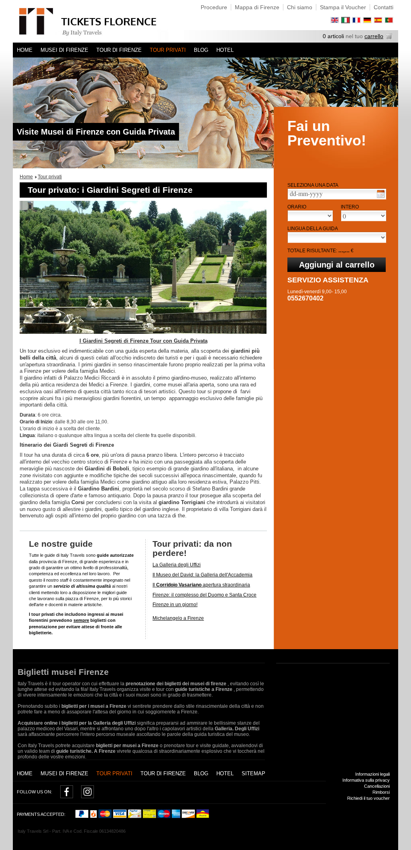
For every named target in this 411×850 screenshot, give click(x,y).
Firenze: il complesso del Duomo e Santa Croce (204, 595)
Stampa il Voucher (343, 7)
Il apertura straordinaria (201, 585)
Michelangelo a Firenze (178, 618)
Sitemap (253, 773)
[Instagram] (87, 796)
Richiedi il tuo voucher (368, 798)
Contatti (383, 7)
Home (25, 50)
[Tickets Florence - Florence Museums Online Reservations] (98, 21)
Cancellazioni (377, 786)
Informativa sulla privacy (366, 780)
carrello (373, 36)
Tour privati (168, 50)
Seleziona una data (312, 185)
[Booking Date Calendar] (380, 194)
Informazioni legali (372, 774)
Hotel (225, 50)
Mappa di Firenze (257, 7)
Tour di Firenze (119, 50)
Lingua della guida (312, 228)
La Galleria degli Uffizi (177, 565)
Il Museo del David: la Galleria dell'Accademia (202, 575)
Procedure (214, 7)
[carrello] (389, 37)
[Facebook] (66, 796)
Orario (296, 207)
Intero (350, 207)
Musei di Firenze (64, 50)
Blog (201, 50)
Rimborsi (381, 792)
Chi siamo (299, 7)
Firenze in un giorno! (175, 604)
